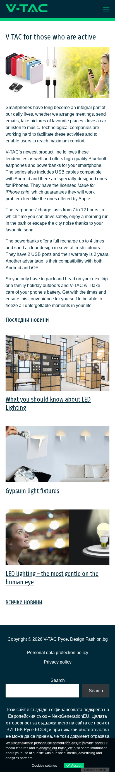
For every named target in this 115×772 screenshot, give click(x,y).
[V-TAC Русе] (26, 8)
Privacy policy (57, 662)
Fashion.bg (96, 639)
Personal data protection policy (57, 652)
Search (58, 680)
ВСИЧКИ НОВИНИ (24, 602)
